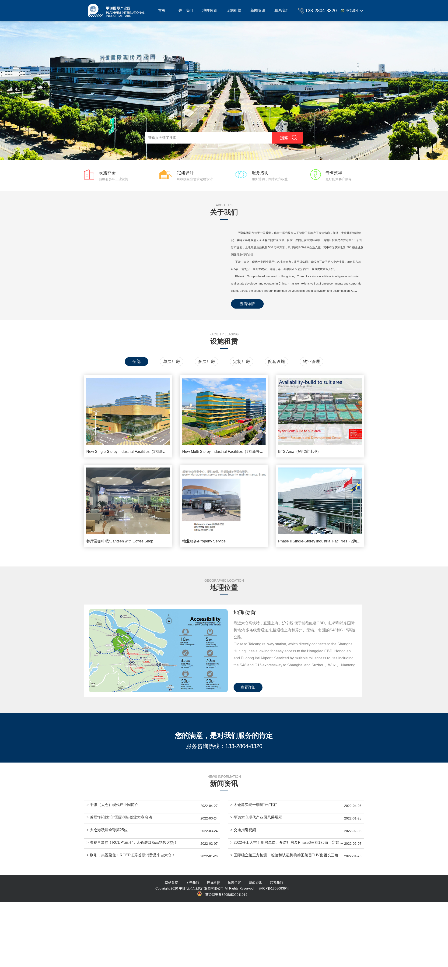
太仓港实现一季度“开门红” (253, 805)
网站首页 (171, 883)
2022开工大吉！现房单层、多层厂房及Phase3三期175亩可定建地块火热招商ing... (287, 842)
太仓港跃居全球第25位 (107, 830)
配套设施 (276, 361)
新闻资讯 (257, 10)
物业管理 (311, 361)
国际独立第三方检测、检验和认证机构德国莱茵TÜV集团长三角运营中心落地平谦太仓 (287, 855)
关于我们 (185, 10)
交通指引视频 (243, 830)
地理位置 (209, 10)
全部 (136, 361)
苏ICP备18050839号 (274, 888)
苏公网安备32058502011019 (226, 895)
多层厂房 (206, 361)
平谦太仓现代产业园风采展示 (256, 817)
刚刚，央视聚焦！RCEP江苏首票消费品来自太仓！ (131, 855)
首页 (161, 10)
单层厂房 (171, 361)
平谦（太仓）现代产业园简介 (112, 805)
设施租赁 (233, 10)
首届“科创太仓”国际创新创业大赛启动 (119, 817)
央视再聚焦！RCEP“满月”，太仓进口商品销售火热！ (132, 842)
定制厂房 (241, 361)
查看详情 (247, 304)
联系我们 (281, 10)
